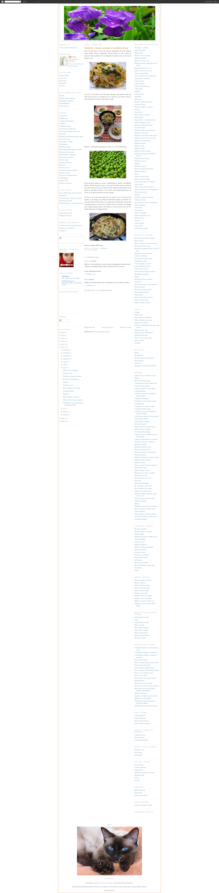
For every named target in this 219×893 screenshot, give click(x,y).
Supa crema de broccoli (142, 721)
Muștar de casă (67, 373)
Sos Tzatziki (138, 755)
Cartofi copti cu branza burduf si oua (146, 383)
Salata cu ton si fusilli (141, 323)
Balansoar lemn (64, 75)
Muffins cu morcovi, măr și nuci (144, 601)
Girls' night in (63, 144)
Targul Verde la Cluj (65, 213)
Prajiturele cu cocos (141, 161)
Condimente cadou (65, 126)
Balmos (137, 378)
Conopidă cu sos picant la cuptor (145, 406)
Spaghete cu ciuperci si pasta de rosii (146, 696)
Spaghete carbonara (141, 693)
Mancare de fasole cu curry (143, 447)
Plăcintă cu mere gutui (141, 133)
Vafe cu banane (139, 223)
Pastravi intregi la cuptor (142, 470)
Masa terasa (62, 81)
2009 (63, 421)
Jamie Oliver (138, 793)
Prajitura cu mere (140, 148)
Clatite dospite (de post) (142, 86)
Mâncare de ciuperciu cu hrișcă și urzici (147, 457)
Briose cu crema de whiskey (143, 580)
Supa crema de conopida (142, 723)
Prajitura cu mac (140, 146)
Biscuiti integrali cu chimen (143, 531)
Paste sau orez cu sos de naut (143, 683)
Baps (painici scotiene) (142, 617)
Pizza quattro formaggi (142, 483)
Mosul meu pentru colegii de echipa (70, 149)
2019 (63, 335)
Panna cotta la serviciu (66, 157)
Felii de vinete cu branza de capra (145, 271)
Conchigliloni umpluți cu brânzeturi (146, 652)
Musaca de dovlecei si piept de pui (145, 452)
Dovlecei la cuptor (140, 424)
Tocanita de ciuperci (141, 519)
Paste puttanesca (140, 680)
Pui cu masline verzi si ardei (143, 486)
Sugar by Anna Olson (141, 795)
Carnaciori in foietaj (141, 256)
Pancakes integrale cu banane (144, 107)
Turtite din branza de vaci (142, 215)
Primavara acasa (64, 167)
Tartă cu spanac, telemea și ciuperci (145, 514)
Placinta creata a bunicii (142, 635)
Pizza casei (138, 481)
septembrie (66, 359)
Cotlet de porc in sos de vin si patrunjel (147, 416)
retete (113, 147)
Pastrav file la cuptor (141, 468)
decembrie (66, 350)
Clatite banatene (140, 84)
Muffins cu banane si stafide (143, 596)
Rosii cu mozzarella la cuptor (144, 297)
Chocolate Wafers (68, 391)
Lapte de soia (139, 770)
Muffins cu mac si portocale (143, 598)
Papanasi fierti (139, 117)
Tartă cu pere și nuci (141, 192)
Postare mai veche (125, 327)
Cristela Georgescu (68, 281)
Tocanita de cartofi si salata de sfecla (70, 225)
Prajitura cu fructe (140, 143)
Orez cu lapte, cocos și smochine (70, 278)
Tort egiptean (139, 210)
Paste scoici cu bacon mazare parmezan (147, 686)
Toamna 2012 (63, 180)
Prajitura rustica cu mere (142, 158)
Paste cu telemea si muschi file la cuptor (147, 670)
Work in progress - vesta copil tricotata (71, 203)
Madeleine (138, 96)
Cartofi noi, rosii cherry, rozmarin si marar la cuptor (145, 395)
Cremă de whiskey (140, 767)
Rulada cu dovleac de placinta (144, 169)
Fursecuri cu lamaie (141, 550)
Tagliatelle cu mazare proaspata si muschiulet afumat (73, 404)
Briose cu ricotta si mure (142, 585)
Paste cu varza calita (141, 675)
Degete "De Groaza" (141, 544)
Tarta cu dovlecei (140, 511)
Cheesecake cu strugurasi (142, 78)
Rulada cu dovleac (140, 166)
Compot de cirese (140, 735)
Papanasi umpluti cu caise (143, 122)
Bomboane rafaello (140, 58)
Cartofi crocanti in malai (142, 386)
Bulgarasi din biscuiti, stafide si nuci (146, 537)
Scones (137, 174)
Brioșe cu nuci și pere (141, 593)
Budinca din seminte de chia (143, 71)
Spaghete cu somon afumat (143, 698)
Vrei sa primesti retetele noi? (68, 48)
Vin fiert (137, 780)
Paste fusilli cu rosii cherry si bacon (145, 678)
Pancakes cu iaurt (140, 104)
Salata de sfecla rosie (141, 335)
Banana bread (139, 53)
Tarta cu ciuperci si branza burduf (145, 509)
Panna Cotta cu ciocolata (142, 115)
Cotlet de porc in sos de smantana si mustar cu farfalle (146, 412)
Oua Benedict (139, 355)
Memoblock (63, 195)
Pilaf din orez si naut (141, 475)
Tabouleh (137, 343)
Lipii (136, 620)
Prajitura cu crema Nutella (143, 140)
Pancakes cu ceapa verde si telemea (145, 366)
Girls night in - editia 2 (66, 142)
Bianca (73, 57)
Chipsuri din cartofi (141, 261)
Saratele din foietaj (140, 171)
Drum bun (62, 134)
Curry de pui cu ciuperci (142, 421)
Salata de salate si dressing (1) (144, 332)
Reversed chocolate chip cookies (145, 565)
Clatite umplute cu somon (143, 264)
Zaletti (137, 570)
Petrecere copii (63, 160)
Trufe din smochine (140, 213)
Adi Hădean (65, 276)
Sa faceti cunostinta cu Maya (68, 170)
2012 (63, 344)
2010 (63, 418)
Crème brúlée (139, 89)
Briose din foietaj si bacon (143, 246)
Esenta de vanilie (64, 139)
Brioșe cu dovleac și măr (142, 588)
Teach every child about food (68, 175)
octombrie (66, 356)
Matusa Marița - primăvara (71, 397)
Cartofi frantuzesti (140, 391)
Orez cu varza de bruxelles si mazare (146, 465)
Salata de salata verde (141, 330)
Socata (137, 778)
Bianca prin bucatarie (109, 10)
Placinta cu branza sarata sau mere (145, 130)
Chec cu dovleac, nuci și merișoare (145, 76)
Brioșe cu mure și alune (142, 590)
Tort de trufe (138, 207)
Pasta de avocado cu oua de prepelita (146, 284)
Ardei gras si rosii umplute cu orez (145, 375)
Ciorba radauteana (140, 718)
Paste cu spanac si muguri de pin (145, 668)
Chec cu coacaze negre (142, 73)
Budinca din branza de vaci (143, 68)
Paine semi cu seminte (141, 630)
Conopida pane (139, 404)
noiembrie (66, 353)
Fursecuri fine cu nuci (141, 557)
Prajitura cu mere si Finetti (143, 151)
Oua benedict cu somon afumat (144, 358)
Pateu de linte (139, 295)
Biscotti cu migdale (141, 529)
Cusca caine (63, 78)
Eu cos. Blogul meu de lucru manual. (70, 193)
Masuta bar (62, 83)
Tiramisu (137, 195)
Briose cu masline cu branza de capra (146, 243)
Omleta (137, 353)
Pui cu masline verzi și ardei (71, 388)
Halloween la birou (65, 147)
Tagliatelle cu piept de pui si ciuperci (146, 506)
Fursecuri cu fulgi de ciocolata (144, 547)
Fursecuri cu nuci (68, 385)
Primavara (62, 165)
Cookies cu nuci (140, 542)
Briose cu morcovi (140, 583)
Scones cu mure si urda (142, 176)
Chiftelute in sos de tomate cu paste (145, 401)
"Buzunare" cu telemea (142, 48)
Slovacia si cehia (64, 173)
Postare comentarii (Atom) (102, 332)
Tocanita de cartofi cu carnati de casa (146, 516)
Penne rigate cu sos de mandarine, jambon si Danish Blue (145, 689)
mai (64, 409)
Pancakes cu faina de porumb (144, 102)
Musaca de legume (140, 455)
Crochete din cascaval (141, 269)
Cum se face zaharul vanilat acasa (69, 131)
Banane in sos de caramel (142, 55)
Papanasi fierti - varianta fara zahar (145, 120)
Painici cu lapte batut (141, 633)
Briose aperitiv (139, 241)
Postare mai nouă (89, 327)
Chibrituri (62, 123)
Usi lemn (62, 86)
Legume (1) (62, 231)
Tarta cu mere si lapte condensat (73, 400)
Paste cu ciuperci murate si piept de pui (147, 662)
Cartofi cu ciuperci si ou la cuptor (145, 388)
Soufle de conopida (140, 501)
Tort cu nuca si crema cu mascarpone (146, 202)
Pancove (137, 109)
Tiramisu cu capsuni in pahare (144, 197)
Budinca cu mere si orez (142, 61)
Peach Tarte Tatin (140, 128)
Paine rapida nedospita (142, 627)
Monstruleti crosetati (65, 201)
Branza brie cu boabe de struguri (145, 238)
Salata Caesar (139, 315)
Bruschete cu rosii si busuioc (143, 253)
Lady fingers (138, 560)
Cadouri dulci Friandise (66, 121)
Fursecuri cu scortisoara (142, 555)
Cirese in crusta (139, 81)
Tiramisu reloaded (140, 200)
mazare (94, 250)
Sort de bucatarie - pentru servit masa (70, 198)
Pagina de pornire (107, 327)
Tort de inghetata (140, 205)
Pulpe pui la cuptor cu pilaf (143, 491)
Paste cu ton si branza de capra (144, 673)
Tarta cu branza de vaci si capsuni (145, 182)
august (65, 362)
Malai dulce (138, 99)
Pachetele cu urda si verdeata (143, 279)
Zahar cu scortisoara (65, 183)
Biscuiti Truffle (139, 534)
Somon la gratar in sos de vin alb (145, 498)
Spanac (137, 504)
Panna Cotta (138, 112)
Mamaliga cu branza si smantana (145, 442)
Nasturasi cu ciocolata (141, 563)
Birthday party (63, 118)
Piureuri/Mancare (64, 103)
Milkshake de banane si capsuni (144, 772)
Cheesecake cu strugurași (70, 370)
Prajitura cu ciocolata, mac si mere (145, 138)
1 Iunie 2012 (63, 116)
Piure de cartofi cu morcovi (143, 478)
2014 (63, 338)
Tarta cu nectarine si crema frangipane (146, 189)
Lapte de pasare (139, 94)
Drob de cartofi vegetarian (67, 98)
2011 (63, 347)
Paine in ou (138, 282)
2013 (63, 341)
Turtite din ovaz (64, 106)
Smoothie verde (139, 775)
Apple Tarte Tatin (140, 50)
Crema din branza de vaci (142, 266)
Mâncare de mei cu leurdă (142, 460)
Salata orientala (139, 340)
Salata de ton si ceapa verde (143, 338)
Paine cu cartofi (139, 625)
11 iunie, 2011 (90, 274)
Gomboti (137, 91)
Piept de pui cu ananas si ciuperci (145, 473)
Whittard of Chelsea (65, 216)
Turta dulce (138, 568)
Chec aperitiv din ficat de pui (144, 258)
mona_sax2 (87, 261)
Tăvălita (137, 220)
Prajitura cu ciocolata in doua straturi (146, 135)
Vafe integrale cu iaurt (141, 228)
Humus (137, 276)
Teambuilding (63, 178)
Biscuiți (61, 96)
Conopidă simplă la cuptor (143, 409)
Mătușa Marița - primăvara (67, 155)
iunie (65, 368)
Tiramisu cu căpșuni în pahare (72, 376)
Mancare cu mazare (140, 444)
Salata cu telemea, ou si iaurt (143, 320)
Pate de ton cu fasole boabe (143, 289)
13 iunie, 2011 (90, 285)
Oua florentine (139, 361)
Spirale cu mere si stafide (142, 179)
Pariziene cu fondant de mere (143, 125)
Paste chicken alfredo (141, 660)
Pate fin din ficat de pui (142, 292)
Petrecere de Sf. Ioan (65, 162)
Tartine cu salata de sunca (142, 302)
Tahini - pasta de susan (142, 300)
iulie (64, 365)
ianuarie (65, 415)
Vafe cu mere (138, 226)
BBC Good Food (140, 790)
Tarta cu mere (139, 184)
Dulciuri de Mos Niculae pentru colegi (71, 136)
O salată (65, 382)
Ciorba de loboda (140, 715)
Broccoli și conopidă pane (71, 379)
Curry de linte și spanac (142, 419)
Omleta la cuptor (140, 462)
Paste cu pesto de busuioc (142, 665)
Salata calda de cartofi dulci (143, 317)
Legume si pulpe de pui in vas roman (146, 439)
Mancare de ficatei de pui (142, 449)
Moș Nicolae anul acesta (66, 152)
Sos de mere (138, 752)
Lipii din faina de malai (142, 622)
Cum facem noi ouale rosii (67, 129)
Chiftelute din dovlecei (142, 398)
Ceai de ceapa (139, 765)
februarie (66, 412)
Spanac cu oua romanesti (67, 228)
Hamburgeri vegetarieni (66, 101)
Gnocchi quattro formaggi (142, 432)
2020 (63, 332)
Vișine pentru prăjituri (141, 740)
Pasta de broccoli (140, 287)
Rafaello (137, 163)
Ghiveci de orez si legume (143, 429)
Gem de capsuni (139, 737)
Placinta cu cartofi (140, 638)
